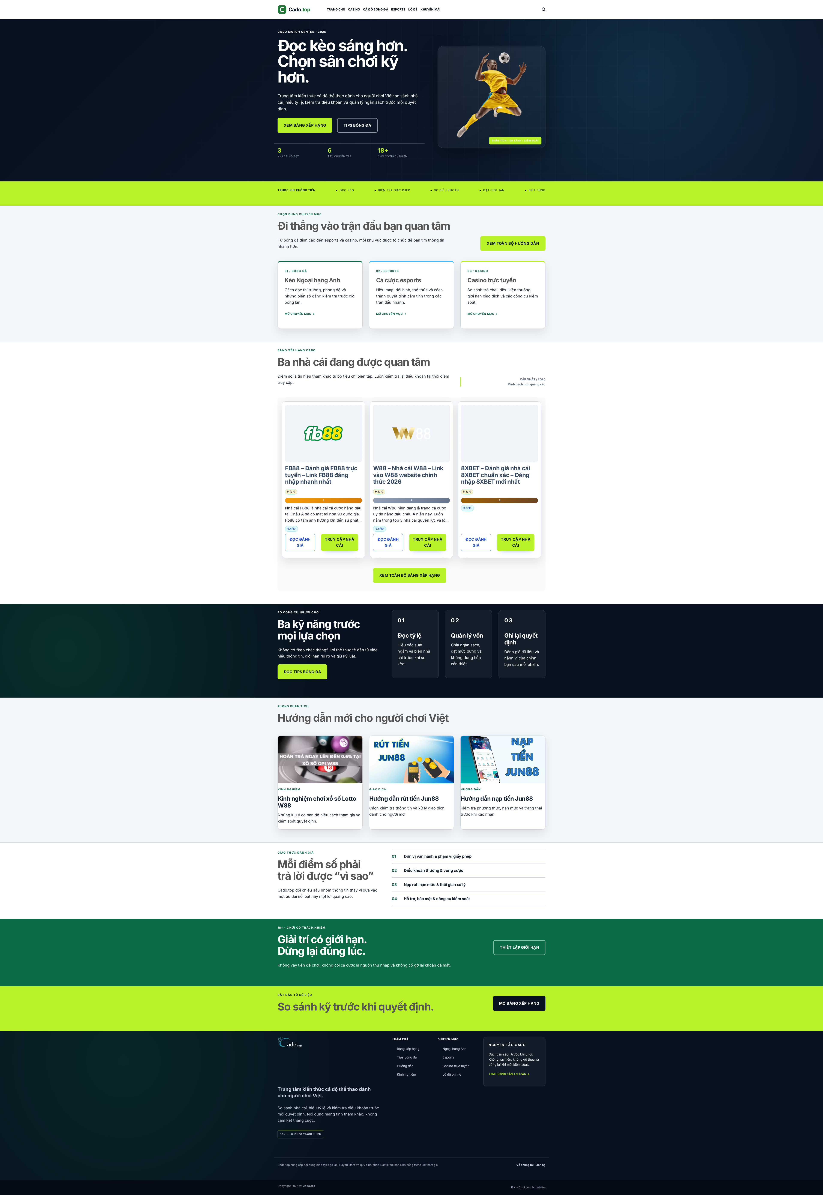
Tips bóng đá (407, 1057)
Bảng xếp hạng (408, 1049)
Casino (354, 9)
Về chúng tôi (525, 1164)
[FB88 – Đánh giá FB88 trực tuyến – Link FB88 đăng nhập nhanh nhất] (323, 433)
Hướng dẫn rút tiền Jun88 (404, 798)
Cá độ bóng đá (375, 9)
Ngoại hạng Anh (455, 1049)
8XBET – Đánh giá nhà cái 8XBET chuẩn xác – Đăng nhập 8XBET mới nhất (495, 475)
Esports (398, 9)
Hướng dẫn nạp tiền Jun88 (497, 798)
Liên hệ (540, 1164)
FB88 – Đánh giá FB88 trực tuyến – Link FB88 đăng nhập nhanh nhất (321, 475)
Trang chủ (336, 9)
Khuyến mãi (430, 9)
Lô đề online (452, 1074)
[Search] (543, 9)
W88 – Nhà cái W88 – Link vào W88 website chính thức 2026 (408, 475)
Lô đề (413, 9)
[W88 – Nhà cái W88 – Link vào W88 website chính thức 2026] (411, 433)
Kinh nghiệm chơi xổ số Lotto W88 (317, 802)
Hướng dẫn (405, 1066)
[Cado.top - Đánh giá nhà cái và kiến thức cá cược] (299, 9)
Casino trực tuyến (456, 1066)
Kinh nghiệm (406, 1074)
